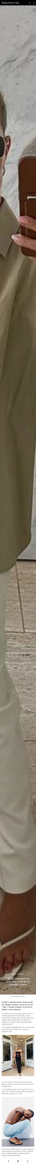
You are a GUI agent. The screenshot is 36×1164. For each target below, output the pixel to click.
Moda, (14, 974)
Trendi (20, 974)
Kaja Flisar (17, 990)
